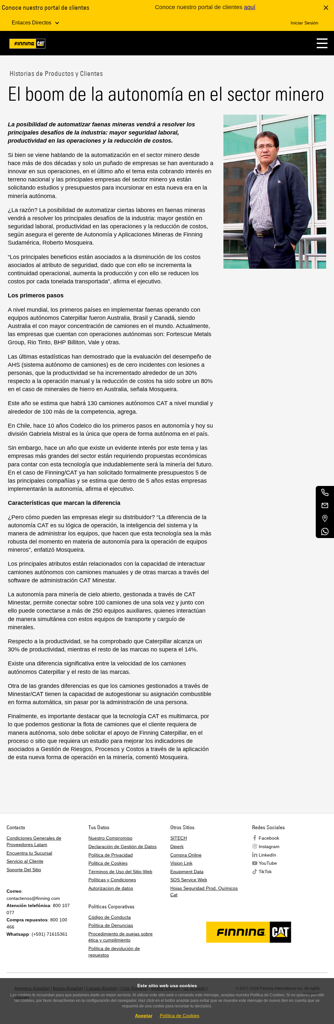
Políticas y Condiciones (112, 879)
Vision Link (181, 863)
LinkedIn (267, 855)
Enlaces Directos (32, 22)
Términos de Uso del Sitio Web (120, 871)
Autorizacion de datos (110, 888)
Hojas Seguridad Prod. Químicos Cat (204, 891)
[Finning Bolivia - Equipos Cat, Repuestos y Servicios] (27, 45)
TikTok (265, 871)
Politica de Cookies (108, 863)
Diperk (177, 846)
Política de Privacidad (110, 855)
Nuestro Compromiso (110, 838)
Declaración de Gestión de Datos (122, 846)
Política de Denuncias (110, 925)
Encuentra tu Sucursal (29, 853)
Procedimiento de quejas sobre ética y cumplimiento (120, 937)
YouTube (268, 863)
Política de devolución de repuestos (114, 952)
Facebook (269, 838)
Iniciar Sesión (304, 22)
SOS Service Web (188, 879)
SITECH (178, 838)
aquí (249, 7)
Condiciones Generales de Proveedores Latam (34, 841)
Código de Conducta (109, 917)
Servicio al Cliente (25, 861)
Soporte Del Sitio (24, 869)
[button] (322, 43)
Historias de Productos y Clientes (55, 73)
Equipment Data (187, 871)
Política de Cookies (179, 1015)
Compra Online (186, 855)
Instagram (269, 846)
